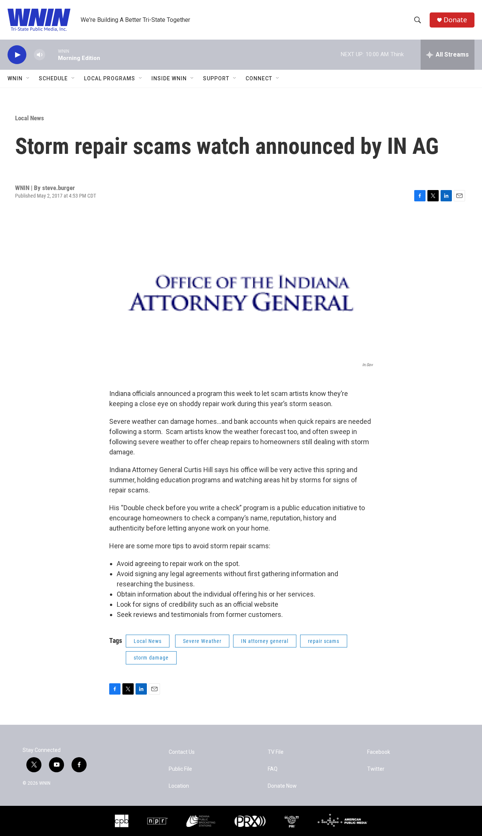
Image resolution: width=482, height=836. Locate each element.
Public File (180, 769)
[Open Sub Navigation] (28, 78)
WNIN (15, 78)
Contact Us (182, 752)
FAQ (273, 769)
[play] (17, 55)
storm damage (151, 658)
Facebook (378, 752)
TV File (276, 752)
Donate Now (282, 786)
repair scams (323, 641)
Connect (259, 78)
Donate (455, 20)
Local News (29, 118)
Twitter (375, 769)
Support (216, 78)
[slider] (51, 54)
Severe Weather (202, 641)
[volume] (39, 54)
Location (179, 786)
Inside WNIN (169, 78)
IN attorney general (264, 641)
